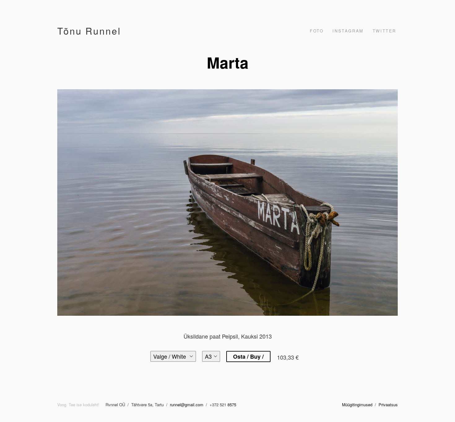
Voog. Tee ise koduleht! (78, 404)
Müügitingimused (357, 404)
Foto (316, 31)
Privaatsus (388, 404)
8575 (232, 404)
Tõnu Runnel (89, 30)
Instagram (347, 31)
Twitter (384, 31)
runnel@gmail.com (187, 404)
